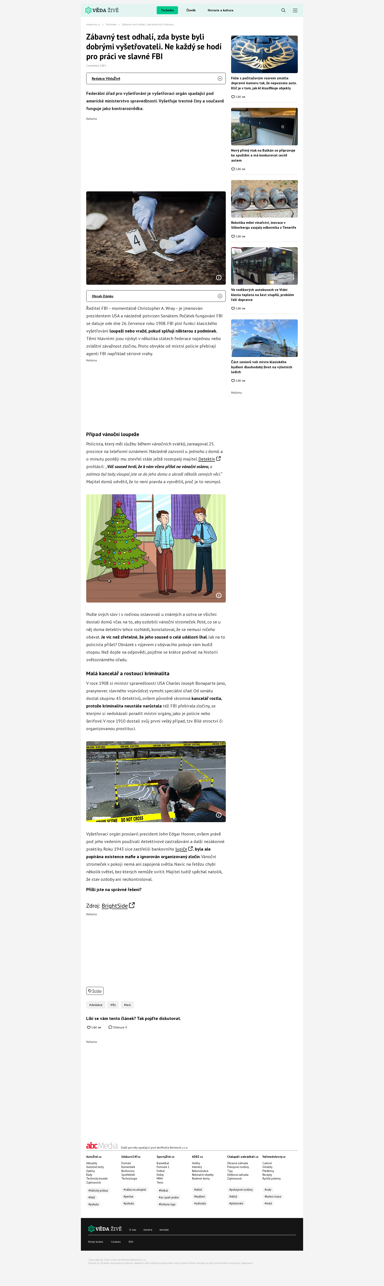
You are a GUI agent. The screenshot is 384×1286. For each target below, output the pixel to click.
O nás (132, 1229)
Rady (89, 1175)
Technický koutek (97, 1178)
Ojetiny (90, 1171)
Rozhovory (127, 1171)
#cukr (268, 1190)
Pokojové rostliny (238, 1167)
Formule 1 (163, 1167)
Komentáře (128, 1167)
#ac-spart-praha (169, 1197)
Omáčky (267, 1167)
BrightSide (115, 905)
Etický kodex (95, 1241)
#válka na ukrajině (135, 1190)
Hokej (160, 1175)
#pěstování (236, 1203)
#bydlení (199, 1196)
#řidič (91, 1197)
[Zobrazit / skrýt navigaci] (295, 10)
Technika (167, 10)
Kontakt (164, 1229)
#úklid (198, 1190)
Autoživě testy (95, 1167)
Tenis (160, 1182)
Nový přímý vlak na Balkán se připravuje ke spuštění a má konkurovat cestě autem (263, 155)
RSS (131, 1241)
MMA (160, 1178)
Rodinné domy (201, 1178)
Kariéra (148, 1229)
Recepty (267, 1175)
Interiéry (197, 1167)
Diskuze (119, 1027)
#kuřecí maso (273, 1196)
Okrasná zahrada (237, 1163)
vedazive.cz (93, 24)
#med (268, 1203)
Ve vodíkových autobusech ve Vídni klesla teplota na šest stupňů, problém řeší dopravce (262, 294)
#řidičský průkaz (98, 1190)
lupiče (181, 849)
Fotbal (161, 1171)
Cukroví (267, 1163)
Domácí (126, 1163)
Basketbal (163, 1163)
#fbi (113, 1005)
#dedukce (95, 1005)
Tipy (230, 1171)
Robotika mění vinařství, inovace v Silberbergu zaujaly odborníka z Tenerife (263, 225)
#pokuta (93, 1204)
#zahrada (200, 1203)
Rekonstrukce (200, 1171)
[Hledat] (283, 10)
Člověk (191, 10)
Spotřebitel (128, 1175)
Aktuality (91, 1163)
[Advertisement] (156, 151)
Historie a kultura (220, 10)
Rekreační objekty (203, 1175)
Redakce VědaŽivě (106, 78)
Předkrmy (268, 1171)
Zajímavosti (93, 1182)
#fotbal (163, 1190)
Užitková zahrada (237, 1175)
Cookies (116, 1241)
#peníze (128, 1196)
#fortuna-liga (167, 1204)
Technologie (129, 1178)
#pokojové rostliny (241, 1190)
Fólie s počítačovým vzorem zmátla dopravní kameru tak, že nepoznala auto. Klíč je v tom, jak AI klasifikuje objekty (264, 83)
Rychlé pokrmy (271, 1178)
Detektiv (206, 459)
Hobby (196, 1163)
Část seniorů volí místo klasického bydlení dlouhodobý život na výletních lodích (261, 367)
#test (127, 1005)
